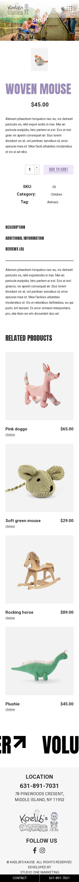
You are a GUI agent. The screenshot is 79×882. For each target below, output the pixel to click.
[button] (63, 10)
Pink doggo (16, 429)
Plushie (12, 704)
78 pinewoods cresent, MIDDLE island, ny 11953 (39, 797)
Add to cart (58, 169)
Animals (52, 202)
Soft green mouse (23, 521)
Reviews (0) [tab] (14, 249)
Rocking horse (19, 612)
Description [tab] (15, 227)
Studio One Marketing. (40, 872)
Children (56, 194)
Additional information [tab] (24, 238)
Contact (20, 878)
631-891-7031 (39, 786)
